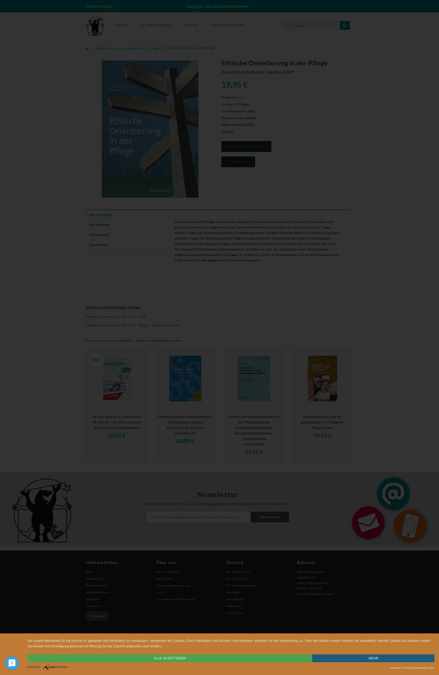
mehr (373, 658)
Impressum (396, 667)
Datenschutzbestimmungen (419, 667)
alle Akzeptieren (170, 658)
